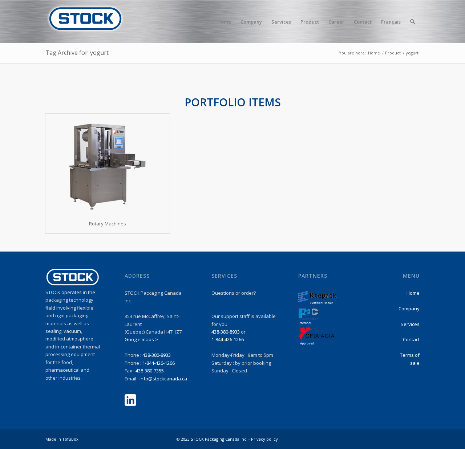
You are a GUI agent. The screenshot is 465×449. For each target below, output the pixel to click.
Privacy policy (264, 439)
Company (409, 308)
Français (391, 22)
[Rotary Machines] (107, 164)
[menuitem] (224, 21)
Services (410, 324)
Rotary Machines (107, 223)
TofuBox (70, 439)
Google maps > (141, 339)
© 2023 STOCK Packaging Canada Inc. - (214, 439)
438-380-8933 (156, 355)
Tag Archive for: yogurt (77, 53)
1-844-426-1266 (158, 363)
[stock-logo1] (85, 21)
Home (413, 293)
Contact (411, 339)
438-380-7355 (150, 370)
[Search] (412, 21)
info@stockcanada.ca (163, 378)
